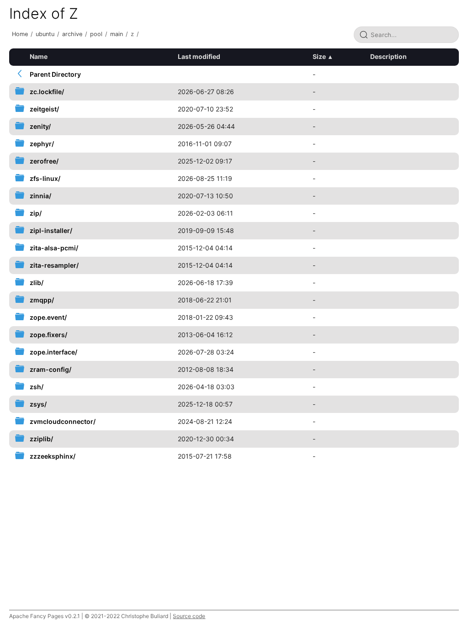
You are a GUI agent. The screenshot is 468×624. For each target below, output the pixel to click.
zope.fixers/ (48, 334)
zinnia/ (40, 196)
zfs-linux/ (45, 178)
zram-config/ (50, 369)
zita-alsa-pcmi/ (54, 248)
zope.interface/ (53, 352)
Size (319, 56)
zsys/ (38, 404)
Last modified (199, 56)
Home (20, 34)
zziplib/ (41, 439)
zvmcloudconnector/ (63, 421)
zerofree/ (44, 161)
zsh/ (36, 387)
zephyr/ (42, 144)
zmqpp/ (42, 300)
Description (388, 56)
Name (39, 56)
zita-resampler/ (54, 265)
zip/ (36, 213)
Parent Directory (55, 74)
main (116, 34)
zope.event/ (48, 317)
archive (72, 34)
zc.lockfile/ (47, 91)
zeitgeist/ (44, 109)
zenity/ (40, 126)
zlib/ (36, 282)
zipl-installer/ (51, 230)
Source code (189, 616)
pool (96, 34)
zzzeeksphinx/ (52, 456)
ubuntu (45, 34)
